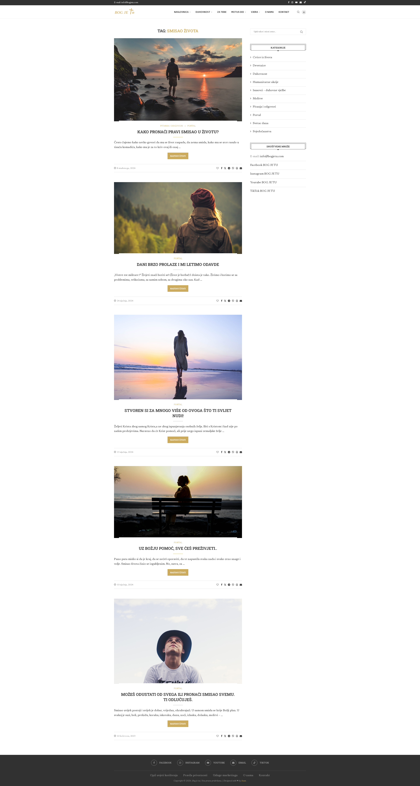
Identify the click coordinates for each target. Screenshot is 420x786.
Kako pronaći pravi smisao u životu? (178, 131)
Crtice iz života (262, 57)
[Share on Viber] (233, 168)
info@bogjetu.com (272, 156)
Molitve (258, 98)
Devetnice (259, 65)
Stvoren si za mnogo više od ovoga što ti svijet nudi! (178, 413)
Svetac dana (260, 123)
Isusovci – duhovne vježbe (269, 90)
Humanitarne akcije (265, 82)
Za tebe (221, 11)
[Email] (301, 2)
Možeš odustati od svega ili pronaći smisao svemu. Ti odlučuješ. (178, 697)
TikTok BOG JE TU (262, 191)
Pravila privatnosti (195, 775)
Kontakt (284, 11)
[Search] (298, 12)
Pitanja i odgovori (264, 106)
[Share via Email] (241, 168)
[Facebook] (288, 2)
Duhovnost (203, 11)
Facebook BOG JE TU (264, 165)
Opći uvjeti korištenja (164, 775)
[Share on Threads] (237, 168)
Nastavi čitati (178, 156)
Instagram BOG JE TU (264, 173)
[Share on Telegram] (229, 168)
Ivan (244, 781)
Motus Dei (237, 11)
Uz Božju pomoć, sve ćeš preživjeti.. (178, 548)
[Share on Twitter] (225, 168)
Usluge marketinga (225, 775)
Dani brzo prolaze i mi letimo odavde (178, 264)
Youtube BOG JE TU (263, 182)
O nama (269, 11)
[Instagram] (292, 2)
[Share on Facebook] (221, 168)
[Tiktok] (305, 2)
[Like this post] (217, 168)
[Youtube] (296, 2)
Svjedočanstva (262, 131)
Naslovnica (181, 11)
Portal (257, 115)
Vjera (254, 11)
